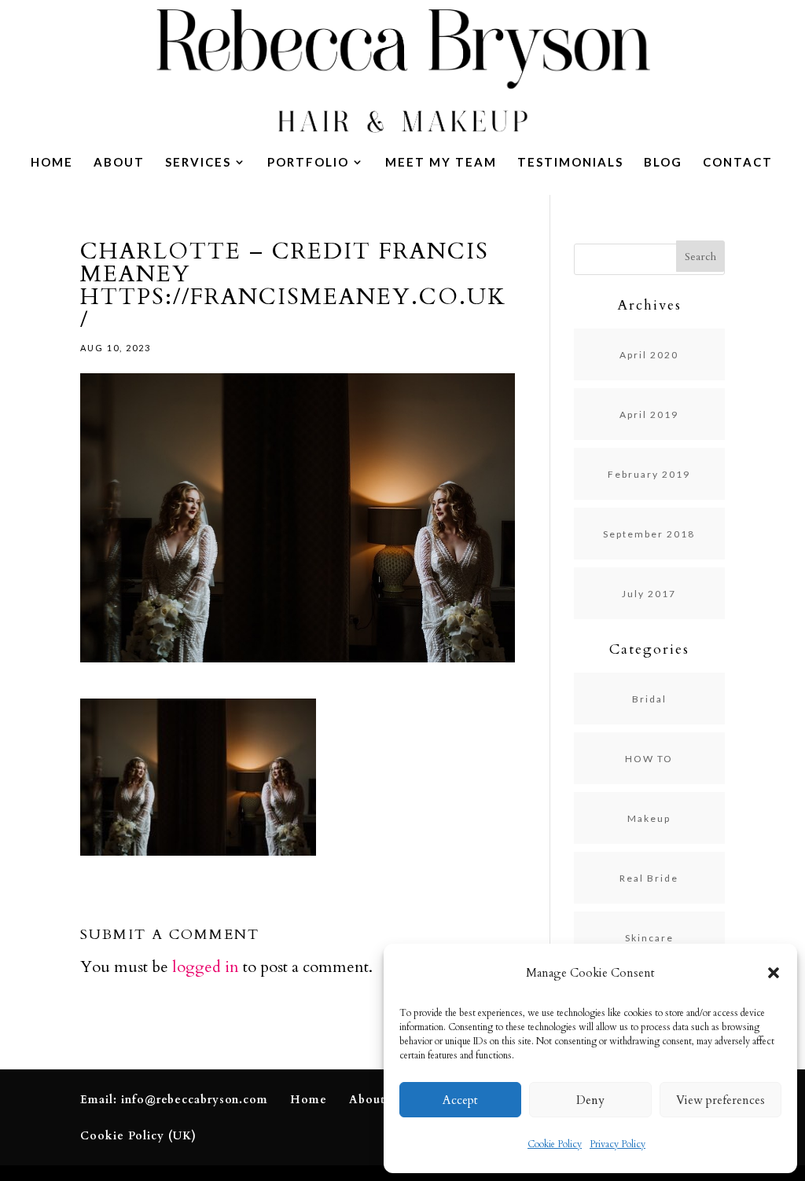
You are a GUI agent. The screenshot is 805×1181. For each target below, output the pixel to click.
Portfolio (308, 162)
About (119, 162)
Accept (460, 1100)
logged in (205, 966)
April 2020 (648, 355)
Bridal (649, 699)
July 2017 (649, 594)
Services (198, 162)
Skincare (649, 938)
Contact (738, 162)
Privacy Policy (617, 1144)
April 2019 (648, 414)
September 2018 (649, 534)
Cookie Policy (554, 1144)
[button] (773, 973)
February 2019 (649, 474)
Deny (590, 1100)
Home (52, 162)
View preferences (720, 1100)
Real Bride (648, 878)
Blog (663, 162)
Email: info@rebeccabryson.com (174, 1099)
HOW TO (649, 759)
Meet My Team (441, 162)
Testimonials (570, 162)
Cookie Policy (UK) (138, 1135)
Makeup (649, 818)
